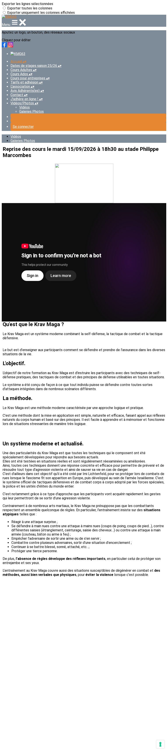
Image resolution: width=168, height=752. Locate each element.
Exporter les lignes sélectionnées (27, 4)
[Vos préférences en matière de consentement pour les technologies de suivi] (160, 744)
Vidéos (24, 107)
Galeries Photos (31, 111)
